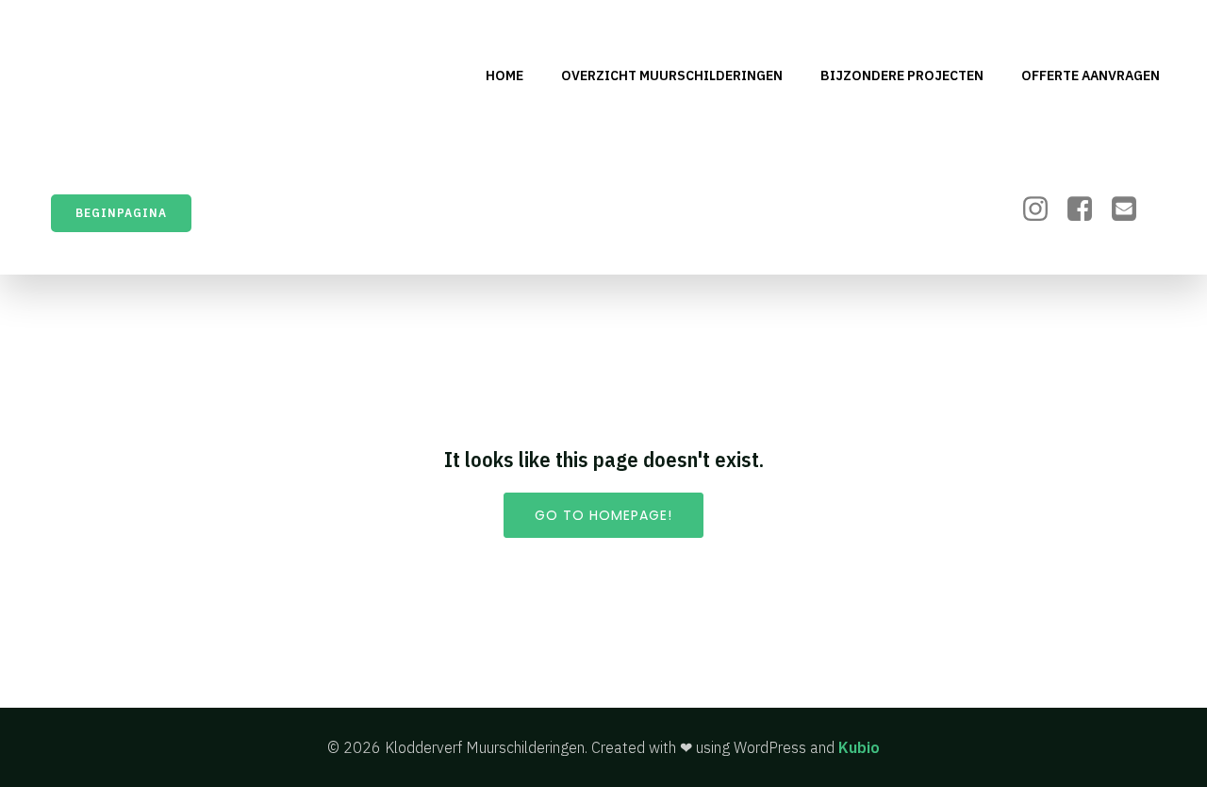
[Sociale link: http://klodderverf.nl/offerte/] (1131, 209)
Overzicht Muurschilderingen (672, 75)
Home (504, 75)
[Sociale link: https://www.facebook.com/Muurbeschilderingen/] (1087, 209)
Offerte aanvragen (1090, 75)
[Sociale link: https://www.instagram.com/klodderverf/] (1042, 209)
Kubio (859, 747)
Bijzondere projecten (902, 75)
